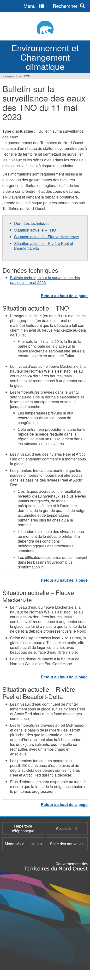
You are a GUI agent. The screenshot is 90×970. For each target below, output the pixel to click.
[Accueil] (45, 27)
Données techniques (31, 223)
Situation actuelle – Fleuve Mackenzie (46, 236)
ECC (27, 76)
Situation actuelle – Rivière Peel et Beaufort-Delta (43, 246)
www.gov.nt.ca (11, 76)
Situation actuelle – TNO (35, 230)
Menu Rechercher (51, 5)
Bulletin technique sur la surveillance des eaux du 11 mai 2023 (45, 280)
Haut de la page (64, 295)
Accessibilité (67, 828)
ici (43, 567)
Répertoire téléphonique (23, 828)
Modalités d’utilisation (23, 843)
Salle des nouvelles (67, 843)
